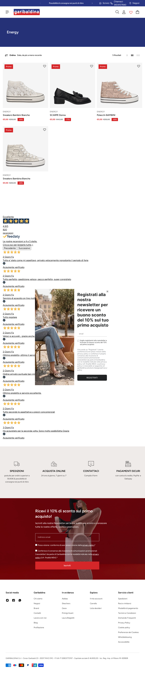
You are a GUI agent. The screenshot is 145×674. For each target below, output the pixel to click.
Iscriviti (67, 565)
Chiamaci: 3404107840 (120, 3)
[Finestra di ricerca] (117, 12)
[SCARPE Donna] (72, 85)
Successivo (24, 248)
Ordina (25, 55)
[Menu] (7, 12)
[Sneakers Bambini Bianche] (25, 85)
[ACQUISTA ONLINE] (54, 472)
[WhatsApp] (20, 600)
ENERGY (7, 111)
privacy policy (88, 545)
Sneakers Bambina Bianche (16, 178)
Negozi (136, 3)
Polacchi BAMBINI (106, 115)
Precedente (10, 248)
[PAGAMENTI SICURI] (128, 472)
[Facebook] (13, 600)
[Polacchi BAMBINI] (119, 85)
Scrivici (106, 3)
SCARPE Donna (58, 115)
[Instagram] (7, 600)
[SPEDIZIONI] (17, 472)
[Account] (124, 12)
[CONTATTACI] (91, 472)
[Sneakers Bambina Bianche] (25, 148)
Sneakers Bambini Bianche (16, 115)
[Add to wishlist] (44, 66)
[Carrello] (137, 12)
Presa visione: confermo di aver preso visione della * (66, 545)
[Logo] (27, 12)
